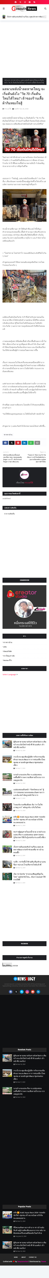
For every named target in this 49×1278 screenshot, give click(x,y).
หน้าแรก (7, 80)
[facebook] (15, 2)
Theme (43, 1261)
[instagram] (25, 2)
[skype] (34, 2)
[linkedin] (38, 992)
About (23, 1257)
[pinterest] (29, 2)
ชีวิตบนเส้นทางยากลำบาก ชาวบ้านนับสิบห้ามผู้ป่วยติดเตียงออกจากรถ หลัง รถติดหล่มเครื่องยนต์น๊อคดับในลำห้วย (29, 1230)
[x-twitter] (20, 2)
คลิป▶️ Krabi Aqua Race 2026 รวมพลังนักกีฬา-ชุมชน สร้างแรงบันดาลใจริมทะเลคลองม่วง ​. (29, 820)
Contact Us (32, 1257)
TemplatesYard (22, 1261)
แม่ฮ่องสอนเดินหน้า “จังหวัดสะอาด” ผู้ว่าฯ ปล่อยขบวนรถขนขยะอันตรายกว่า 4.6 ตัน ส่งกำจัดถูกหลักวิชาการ (28, 792)
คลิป (5, 647)
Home (16, 1257)
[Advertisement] (24, 48)
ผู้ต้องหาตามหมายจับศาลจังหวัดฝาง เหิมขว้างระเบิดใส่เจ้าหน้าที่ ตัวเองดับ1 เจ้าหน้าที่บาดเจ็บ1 (29, 744)
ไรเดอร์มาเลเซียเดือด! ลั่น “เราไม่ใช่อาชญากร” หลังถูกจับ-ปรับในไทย (27, 806)
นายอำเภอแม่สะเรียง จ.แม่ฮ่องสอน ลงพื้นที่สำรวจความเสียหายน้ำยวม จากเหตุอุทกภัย (29, 777)
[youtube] (33, 992)
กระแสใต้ (8, 109)
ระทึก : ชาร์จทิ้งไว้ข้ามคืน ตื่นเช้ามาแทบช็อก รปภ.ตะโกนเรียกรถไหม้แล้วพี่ (29, 863)
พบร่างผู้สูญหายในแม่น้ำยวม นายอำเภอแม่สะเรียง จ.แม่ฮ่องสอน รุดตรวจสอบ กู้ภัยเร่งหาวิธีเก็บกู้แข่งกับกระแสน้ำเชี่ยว (29, 835)
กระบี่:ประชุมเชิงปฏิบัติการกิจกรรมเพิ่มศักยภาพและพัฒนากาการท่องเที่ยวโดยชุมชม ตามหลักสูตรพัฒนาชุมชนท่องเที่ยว (29, 761)
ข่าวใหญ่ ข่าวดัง (9, 656)
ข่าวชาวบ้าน (15, 80)
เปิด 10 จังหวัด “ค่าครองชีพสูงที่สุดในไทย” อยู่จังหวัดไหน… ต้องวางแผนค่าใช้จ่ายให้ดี (29, 877)
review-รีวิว (7, 660)
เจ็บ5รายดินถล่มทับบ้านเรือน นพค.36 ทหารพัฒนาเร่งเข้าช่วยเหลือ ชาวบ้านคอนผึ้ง (26, 17)
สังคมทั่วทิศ (7, 651)
